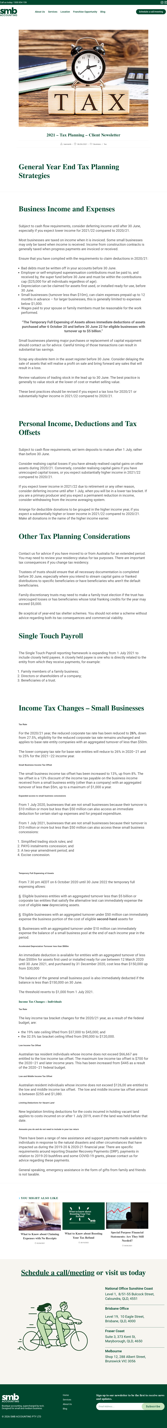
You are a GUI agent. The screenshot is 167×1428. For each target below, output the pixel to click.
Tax (105, 144)
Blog (102, 11)
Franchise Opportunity (85, 11)
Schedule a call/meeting (58, 1272)
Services (52, 11)
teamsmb (67, 144)
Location (65, 11)
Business (97, 144)
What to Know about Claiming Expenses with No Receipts (40, 1236)
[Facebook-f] (165, 2)
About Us (40, 11)
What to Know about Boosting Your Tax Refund (83, 1235)
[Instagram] (162, 2)
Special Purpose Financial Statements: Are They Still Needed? (127, 1236)
